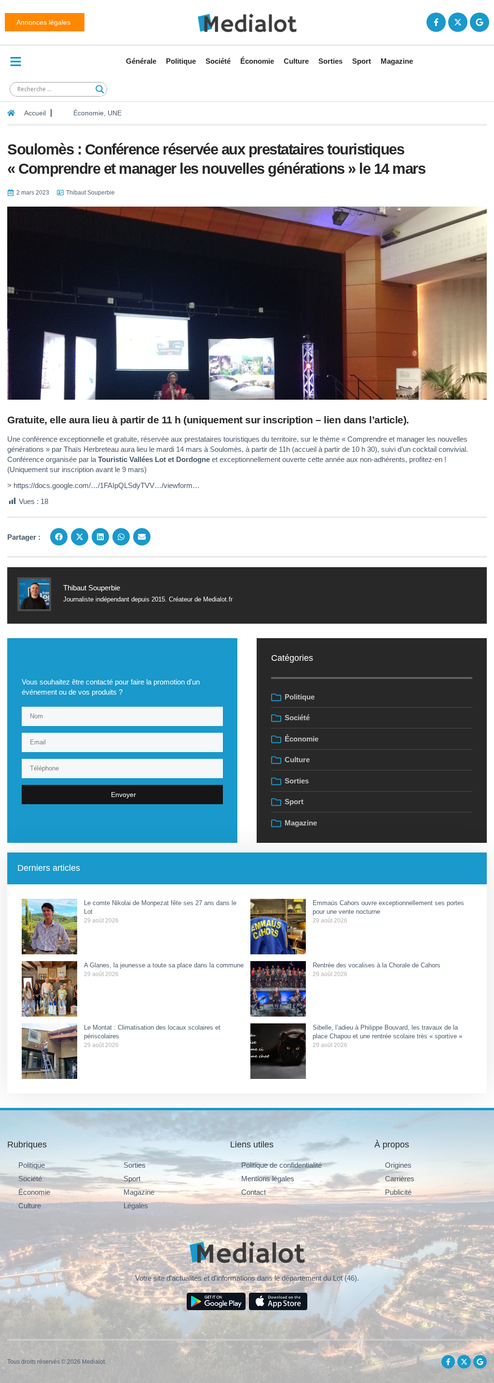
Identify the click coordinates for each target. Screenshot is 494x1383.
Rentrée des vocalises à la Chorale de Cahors (377, 965)
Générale (141, 61)
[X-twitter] (457, 22)
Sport (361, 61)
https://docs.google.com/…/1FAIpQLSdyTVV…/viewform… (107, 485)
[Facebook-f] (436, 22)
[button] (59, 536)
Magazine (397, 61)
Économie (257, 61)
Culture (296, 61)
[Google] (479, 22)
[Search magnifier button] (100, 89)
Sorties (330, 61)
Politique (181, 61)
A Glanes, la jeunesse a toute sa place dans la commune (164, 965)
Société (218, 61)
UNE (115, 113)
